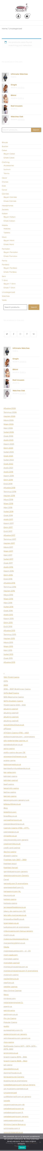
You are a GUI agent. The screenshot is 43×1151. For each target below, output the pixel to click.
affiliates (7, 729)
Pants (4, 260)
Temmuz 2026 (10, 412)
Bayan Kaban (10, 217)
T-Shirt (5, 280)
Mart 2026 (8, 428)
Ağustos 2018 (9, 487)
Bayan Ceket (9, 154)
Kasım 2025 (9, 444)
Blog (6, 808)
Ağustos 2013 (9, 662)
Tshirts (6, 173)
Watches (6, 296)
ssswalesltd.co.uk (11, 1069)
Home (4, 29)
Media (6, 947)
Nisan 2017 (8, 551)
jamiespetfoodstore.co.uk (15, 907)
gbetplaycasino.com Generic (16, 875)
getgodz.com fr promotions (16, 883)
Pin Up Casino (10, 1018)
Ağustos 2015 (9, 630)
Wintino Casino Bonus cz (15, 1124)
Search (36, 130)
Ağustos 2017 (9, 535)
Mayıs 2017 (8, 547)
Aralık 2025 (8, 440)
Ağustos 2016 (9, 583)
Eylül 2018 (8, 483)
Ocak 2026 (8, 436)
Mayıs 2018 (8, 499)
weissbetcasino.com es (14, 1108)
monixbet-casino (11, 959)
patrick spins (9, 1010)
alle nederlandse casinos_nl (16, 740)
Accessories (9, 165)
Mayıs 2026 (8, 420)
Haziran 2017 (9, 543)
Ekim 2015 (8, 622)
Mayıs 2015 (8, 642)
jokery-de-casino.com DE (15, 911)
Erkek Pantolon (10, 256)
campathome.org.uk (13, 820)
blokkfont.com (10, 812)
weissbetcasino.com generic (16, 1116)
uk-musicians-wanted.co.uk (16, 1089)
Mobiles (7, 228)
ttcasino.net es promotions (15, 1081)
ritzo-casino (9, 1042)
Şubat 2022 (9, 460)
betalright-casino (11, 788)
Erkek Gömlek (10, 201)
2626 (6, 685)
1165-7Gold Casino (11, 677)
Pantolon (6, 249)
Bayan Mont (9, 240)
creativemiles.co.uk (12, 844)
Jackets (5, 209)
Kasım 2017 (9, 523)
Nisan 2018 (8, 503)
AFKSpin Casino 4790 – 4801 (16, 733)
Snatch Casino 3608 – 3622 (15, 1061)
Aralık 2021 (8, 468)
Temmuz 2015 (10, 634)
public (6, 1026)
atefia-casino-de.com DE (14, 752)
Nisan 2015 (8, 646)
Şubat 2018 (8, 511)
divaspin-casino (10, 856)
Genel (4, 190)
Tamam (22, 1147)
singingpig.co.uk (11, 1053)
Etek (4, 186)
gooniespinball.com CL (14, 887)
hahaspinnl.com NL (12, 891)
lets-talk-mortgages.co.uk (15, 915)
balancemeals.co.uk (12, 764)
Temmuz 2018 (10, 491)
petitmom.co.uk (11, 1014)
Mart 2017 (8, 555)
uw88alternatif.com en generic (17, 1096)
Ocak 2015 (8, 658)
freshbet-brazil (10, 863)
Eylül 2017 (8, 531)
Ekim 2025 (8, 448)
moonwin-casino (11, 975)
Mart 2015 (8, 650)
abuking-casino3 (11, 713)
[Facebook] (14, 334)
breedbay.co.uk (10, 816)
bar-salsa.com (10, 772)
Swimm (7, 169)
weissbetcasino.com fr (13, 1112)
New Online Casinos (12, 990)
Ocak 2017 (8, 563)
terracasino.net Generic (14, 1077)
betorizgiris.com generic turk (16, 800)
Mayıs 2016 (8, 595)
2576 (6, 681)
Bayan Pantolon (11, 252)
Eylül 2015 (8, 626)
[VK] (34, 334)
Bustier (5, 146)
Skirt (4, 276)
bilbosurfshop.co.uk (12, 804)
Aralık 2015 (8, 614)
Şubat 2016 (8, 606)
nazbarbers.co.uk (11, 979)
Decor (4, 178)
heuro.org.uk (9, 895)
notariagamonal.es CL (13, 1002)
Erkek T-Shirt (9, 288)
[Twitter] (7, 334)
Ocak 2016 (8, 610)
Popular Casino (10, 1022)
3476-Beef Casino (11, 693)
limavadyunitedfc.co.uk (14, 919)
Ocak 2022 (8, 464)
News (6, 994)
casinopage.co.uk (11, 832)
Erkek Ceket (9, 158)
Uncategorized (8, 292)
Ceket (4, 150)
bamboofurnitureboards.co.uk (17, 768)
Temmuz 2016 (10, 587)
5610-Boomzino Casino (14, 697)
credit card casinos (12, 848)
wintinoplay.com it (12, 1128)
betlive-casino (10, 792)
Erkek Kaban (9, 221)
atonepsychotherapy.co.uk (15, 756)
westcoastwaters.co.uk (13, 1120)
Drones (5, 182)
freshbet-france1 (11, 867)
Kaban (5, 213)
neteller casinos (10, 986)
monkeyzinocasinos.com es (16, 967)
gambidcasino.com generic (16, 871)
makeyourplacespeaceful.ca (16, 939)
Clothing (5, 162)
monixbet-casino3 (11, 963)
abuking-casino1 (11, 709)
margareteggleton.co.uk (14, 943)
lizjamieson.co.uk (11, 923)
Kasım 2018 (9, 476)
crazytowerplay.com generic (16, 840)
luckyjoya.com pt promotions (16, 927)
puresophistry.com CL (13, 1030)
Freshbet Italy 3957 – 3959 (15, 859)
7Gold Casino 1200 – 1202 (15, 705)
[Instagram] (20, 334)
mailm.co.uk (9, 935)
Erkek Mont (9, 244)
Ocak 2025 (8, 456)
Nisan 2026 (8, 424)
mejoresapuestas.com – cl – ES (17, 951)
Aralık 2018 (8, 472)
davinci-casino (10, 852)
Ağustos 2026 (10, 408)
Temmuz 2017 (10, 539)
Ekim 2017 (8, 527)
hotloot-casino (10, 899)
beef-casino (9, 784)
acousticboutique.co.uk (14, 725)
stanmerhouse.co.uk (13, 1073)
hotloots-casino (10, 903)
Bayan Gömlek (10, 197)
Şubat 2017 (8, 559)
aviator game (9, 760)
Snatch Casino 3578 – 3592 (15, 1057)
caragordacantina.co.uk (14, 824)
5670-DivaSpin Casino (13, 701)
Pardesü (5, 264)
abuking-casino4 (11, 717)
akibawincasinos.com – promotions (19, 736)
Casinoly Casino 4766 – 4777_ (16, 828)
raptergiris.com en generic (15, 1034)
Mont (4, 237)
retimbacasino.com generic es (17, 1038)
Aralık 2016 (8, 567)
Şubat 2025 (9, 452)
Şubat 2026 (9, 432)
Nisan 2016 (8, 599)
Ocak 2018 (8, 515)
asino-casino (9, 748)
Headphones (7, 205)
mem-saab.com (11, 955)
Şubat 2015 (8, 654)
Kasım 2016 (9, 571)
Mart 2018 (8, 507)
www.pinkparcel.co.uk (13, 1132)
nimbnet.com (10, 998)
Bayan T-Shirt (10, 284)
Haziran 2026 (9, 416)
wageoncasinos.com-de (14, 1104)
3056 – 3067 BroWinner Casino (17, 689)
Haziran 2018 (9, 495)
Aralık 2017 (8, 519)
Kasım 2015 (8, 618)
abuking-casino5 (11, 721)
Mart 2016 (8, 603)
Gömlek (5, 194)
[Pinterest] (27, 334)
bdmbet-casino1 (11, 780)
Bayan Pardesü (10, 268)
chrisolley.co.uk (10, 836)
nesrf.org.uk (9, 982)
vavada (7, 1100)
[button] (39, 23)
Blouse (5, 142)
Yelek (4, 300)
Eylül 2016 (8, 579)
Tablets (7, 232)
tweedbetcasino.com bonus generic (19, 1085)
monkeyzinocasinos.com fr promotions (21, 971)
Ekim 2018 (8, 480)
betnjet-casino (10, 796)
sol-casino (8, 1065)
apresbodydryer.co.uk (13, 744)
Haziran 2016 (9, 591)
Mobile (5, 225)
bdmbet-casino (10, 776)
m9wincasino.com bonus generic (18, 931)
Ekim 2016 (8, 575)
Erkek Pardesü (10, 272)
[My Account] (18, 16)
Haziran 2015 (9, 638)
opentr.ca (8, 1006)
